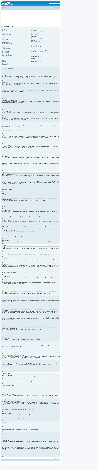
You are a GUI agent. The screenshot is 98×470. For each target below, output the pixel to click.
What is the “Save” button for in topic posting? (7, 54)
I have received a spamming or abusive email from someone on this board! (40, 38)
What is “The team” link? (34, 34)
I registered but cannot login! (5, 31)
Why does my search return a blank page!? (36, 46)
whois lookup (4, 446)
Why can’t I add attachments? (5, 52)
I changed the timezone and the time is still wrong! (8, 40)
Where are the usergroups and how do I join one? (37, 31)
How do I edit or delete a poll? (5, 50)
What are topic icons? (4, 65)
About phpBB (4, 436)
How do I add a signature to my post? (6, 48)
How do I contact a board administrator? (36, 61)
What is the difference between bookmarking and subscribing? (39, 50)
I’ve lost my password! (5, 33)
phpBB (29, 147)
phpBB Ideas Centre (39, 441)
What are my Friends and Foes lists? (36, 41)
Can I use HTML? (4, 59)
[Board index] (6, 3)
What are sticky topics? (5, 63)
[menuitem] (7, 7)
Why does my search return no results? (36, 45)
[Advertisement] (32, 18)
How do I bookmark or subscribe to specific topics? (37, 51)
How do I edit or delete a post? (5, 47)
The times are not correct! (5, 39)
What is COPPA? (4, 29)
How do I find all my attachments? (35, 56)
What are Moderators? (34, 29)
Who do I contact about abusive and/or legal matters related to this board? (40, 60)
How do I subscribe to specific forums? (36, 52)
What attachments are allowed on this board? (37, 55)
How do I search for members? (35, 47)
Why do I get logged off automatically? (6, 34)
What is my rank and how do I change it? (7, 43)
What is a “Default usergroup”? (35, 33)
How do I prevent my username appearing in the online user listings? (10, 38)
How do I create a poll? (5, 49)
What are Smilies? (4, 60)
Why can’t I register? (4, 30)
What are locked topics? (5, 64)
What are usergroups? (34, 30)
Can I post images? (4, 61)
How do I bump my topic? (5, 56)
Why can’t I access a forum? (5, 51)
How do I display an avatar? (5, 42)
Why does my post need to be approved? (7, 55)
